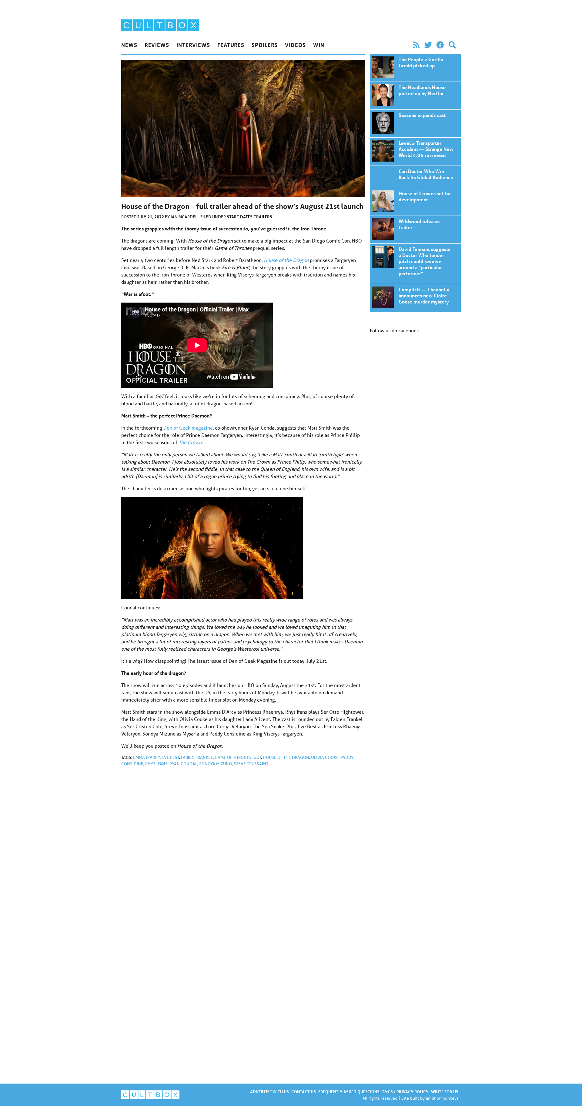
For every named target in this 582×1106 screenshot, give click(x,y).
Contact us (303, 1091)
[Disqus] (243, 852)
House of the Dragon (286, 757)
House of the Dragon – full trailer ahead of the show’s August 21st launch (415, 68)
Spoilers (265, 45)
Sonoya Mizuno (215, 763)
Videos (295, 45)
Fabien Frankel (197, 757)
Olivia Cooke (325, 757)
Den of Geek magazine (188, 427)
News (129, 45)
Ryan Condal (183, 763)
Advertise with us (269, 1091)
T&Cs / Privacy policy (405, 1091)
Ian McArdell (185, 217)
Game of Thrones (233, 757)
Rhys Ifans (156, 763)
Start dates (240, 217)
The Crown (190, 442)
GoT (257, 757)
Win (318, 45)
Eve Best (170, 757)
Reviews (157, 45)
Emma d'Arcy (146, 757)
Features (230, 45)
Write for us (444, 1091)
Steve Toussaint (251, 763)
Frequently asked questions (349, 1091)
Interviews (193, 45)
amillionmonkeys (442, 1098)
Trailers (263, 217)
